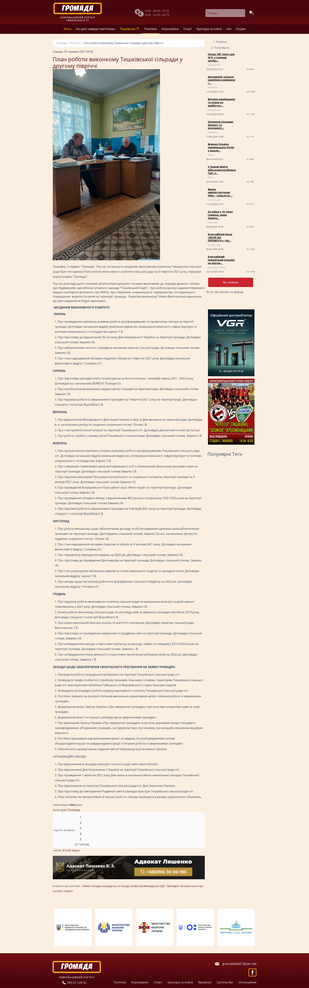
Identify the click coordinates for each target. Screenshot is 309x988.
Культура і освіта (216, 267)
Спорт (187, 29)
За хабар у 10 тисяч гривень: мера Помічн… (220, 215)
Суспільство (214, 64)
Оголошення (247, 982)
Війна (67, 29)
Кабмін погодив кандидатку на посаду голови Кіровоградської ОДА (123, 886)
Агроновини (170, 29)
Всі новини (230, 282)
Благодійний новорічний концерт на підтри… (221, 260)
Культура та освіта (209, 29)
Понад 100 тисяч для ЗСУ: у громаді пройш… (221, 57)
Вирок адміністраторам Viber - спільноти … (220, 192)
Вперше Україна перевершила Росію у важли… (221, 147)
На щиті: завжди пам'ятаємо (95, 29)
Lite (228, 29)
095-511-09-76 (76, 983)
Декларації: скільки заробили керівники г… (221, 80)
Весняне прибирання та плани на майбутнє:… (221, 102)
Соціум (241, 29)
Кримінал (204, 982)
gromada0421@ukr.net (239, 963)
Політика (150, 29)
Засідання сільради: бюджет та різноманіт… (221, 125)
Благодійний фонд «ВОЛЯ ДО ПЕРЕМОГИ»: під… (220, 237)
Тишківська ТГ (129, 29)
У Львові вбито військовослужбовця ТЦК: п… (222, 170)
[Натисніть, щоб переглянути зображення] (106, 259)
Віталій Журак (71, 850)
